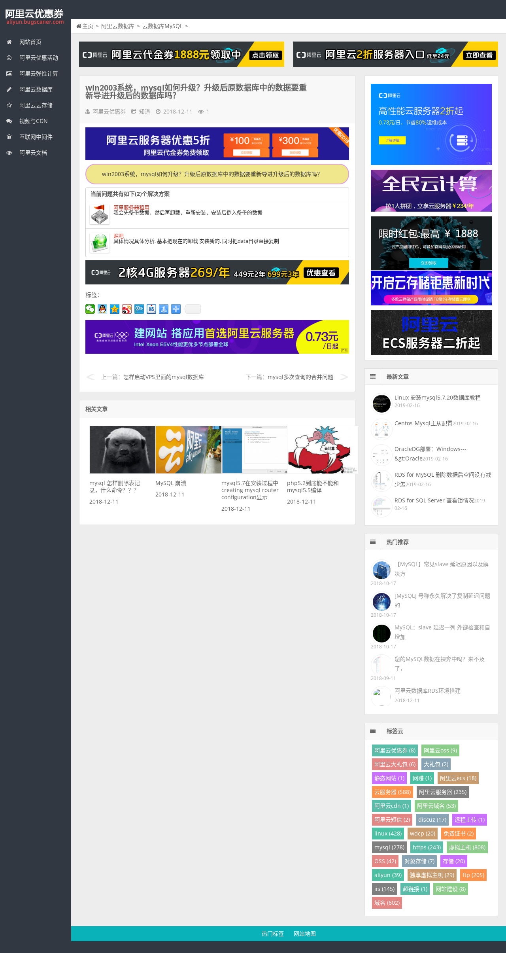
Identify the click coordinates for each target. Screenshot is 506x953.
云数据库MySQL (162, 26)
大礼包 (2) (436, 764)
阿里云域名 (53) (436, 805)
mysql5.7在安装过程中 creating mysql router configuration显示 (250, 490)
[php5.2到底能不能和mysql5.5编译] (323, 472)
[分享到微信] (90, 309)
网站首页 (30, 41)
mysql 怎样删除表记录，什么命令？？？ (114, 486)
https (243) (427, 847)
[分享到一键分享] (164, 309)
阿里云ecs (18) (458, 778)
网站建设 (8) (451, 888)
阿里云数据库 (35, 89)
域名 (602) (387, 902)
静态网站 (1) (389, 778)
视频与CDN (33, 121)
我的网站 (35, 17)
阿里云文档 (32, 152)
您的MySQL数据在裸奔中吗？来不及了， (440, 663)
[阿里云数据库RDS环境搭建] (381, 695)
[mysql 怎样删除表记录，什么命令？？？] (125, 472)
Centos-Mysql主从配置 (424, 423)
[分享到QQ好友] (103, 309)
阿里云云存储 (35, 105)
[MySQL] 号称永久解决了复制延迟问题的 (442, 600)
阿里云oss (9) (440, 750)
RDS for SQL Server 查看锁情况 (434, 500)
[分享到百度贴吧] (152, 309)
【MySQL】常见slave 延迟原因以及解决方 (442, 568)
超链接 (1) (415, 888)
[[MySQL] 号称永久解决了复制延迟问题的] (381, 600)
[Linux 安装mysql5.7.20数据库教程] (381, 403)
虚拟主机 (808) (467, 847)
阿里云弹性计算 (38, 73)
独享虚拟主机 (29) (432, 875)
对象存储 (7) (419, 861)
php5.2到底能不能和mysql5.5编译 (313, 486)
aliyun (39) (388, 875)
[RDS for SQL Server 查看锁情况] (381, 505)
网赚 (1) (422, 778)
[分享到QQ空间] (115, 309)
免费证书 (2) (459, 833)
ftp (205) (473, 875)
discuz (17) (432, 819)
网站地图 (305, 933)
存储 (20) (454, 861)
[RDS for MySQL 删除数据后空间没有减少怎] (381, 480)
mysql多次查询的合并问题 (300, 377)
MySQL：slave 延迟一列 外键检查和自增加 (442, 631)
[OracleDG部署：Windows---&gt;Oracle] (381, 454)
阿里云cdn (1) (391, 805)
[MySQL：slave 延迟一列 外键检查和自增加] (381, 631)
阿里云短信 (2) (392, 819)
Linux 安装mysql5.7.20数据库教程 (438, 397)
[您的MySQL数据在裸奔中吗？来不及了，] (381, 663)
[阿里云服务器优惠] (217, 282)
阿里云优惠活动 (38, 57)
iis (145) (384, 888)
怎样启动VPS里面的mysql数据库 (163, 377)
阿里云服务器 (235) (442, 792)
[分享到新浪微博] (127, 309)
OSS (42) (385, 861)
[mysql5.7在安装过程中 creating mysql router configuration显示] (257, 472)
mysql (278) (389, 847)
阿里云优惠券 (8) (394, 750)
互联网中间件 (35, 136)
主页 (87, 26)
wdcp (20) (422, 833)
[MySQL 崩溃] (191, 472)
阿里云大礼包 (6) (394, 764)
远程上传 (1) (470, 819)
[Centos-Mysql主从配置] (381, 428)
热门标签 (273, 933)
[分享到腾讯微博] (139, 309)
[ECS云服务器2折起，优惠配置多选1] (217, 351)
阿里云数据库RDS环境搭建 (428, 690)
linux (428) (388, 833)
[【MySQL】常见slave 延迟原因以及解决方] (381, 568)
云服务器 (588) (392, 792)
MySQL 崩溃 (170, 483)
